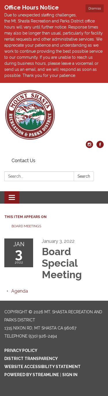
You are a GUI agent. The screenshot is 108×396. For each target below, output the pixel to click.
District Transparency (31, 358)
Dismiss (94, 8)
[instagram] (89, 146)
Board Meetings (26, 226)
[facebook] (100, 146)
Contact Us (23, 160)
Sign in (69, 374)
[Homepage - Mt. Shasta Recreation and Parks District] (54, 115)
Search (83, 176)
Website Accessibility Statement (42, 366)
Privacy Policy (20, 350)
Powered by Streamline (31, 374)
